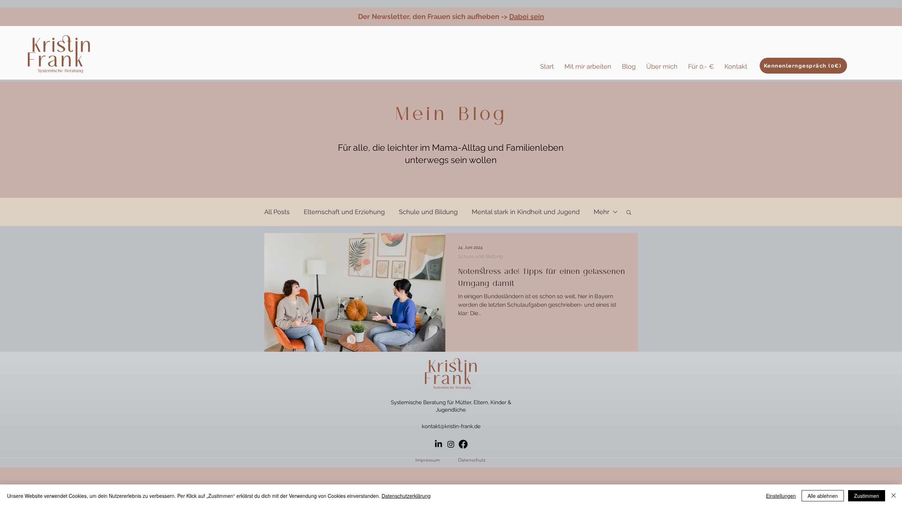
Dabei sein (526, 16)
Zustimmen (866, 495)
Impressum (427, 460)
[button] (628, 213)
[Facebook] (463, 444)
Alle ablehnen (823, 495)
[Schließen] (893, 495)
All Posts (277, 211)
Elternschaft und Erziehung (344, 211)
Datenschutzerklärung (406, 495)
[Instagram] (450, 444)
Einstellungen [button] (781, 495)
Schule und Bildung (428, 211)
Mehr (601, 211)
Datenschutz (472, 460)
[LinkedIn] (438, 444)
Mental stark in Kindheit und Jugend (526, 211)
